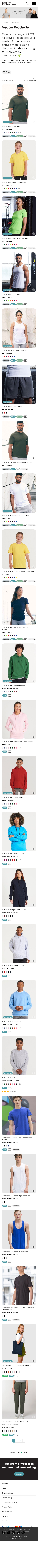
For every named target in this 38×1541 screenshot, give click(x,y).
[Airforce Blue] (4, 132)
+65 (19, 692)
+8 (19, 244)
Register (19, 1474)
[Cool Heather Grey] (4, 1431)
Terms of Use (7, 1512)
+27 (19, 804)
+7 (19, 1372)
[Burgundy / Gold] (6, 860)
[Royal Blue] (16, 188)
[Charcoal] (12, 132)
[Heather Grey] (8, 916)
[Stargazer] (16, 1431)
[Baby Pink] (8, 132)
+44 (19, 1028)
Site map (5, 1516)
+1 (19, 188)
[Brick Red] (14, 691)
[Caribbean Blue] (12, 1372)
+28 (19, 132)
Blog (4, 1488)
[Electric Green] (6, 188)
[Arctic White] (2, 132)
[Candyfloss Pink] (16, 748)
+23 (19, 748)
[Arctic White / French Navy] (2, 860)
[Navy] (8, 1145)
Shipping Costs (7, 1493)
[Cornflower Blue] (16, 132)
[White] (2, 1145)
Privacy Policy (7, 1507)
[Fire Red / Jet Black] (14, 860)
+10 (19, 1084)
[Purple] (14, 188)
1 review (13, 1091)
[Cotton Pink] (14, 1372)
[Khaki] (10, 1431)
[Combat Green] (14, 132)
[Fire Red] (8, 188)
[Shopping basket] (28, 4)
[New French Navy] (12, 916)
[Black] (4, 1145)
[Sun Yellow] (16, 577)
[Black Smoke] (10, 691)
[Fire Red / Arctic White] (12, 860)
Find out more (16, 1538)
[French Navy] (10, 188)
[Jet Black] (12, 188)
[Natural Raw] (14, 1431)
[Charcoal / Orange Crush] (10, 860)
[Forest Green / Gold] (16, 860)
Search (4, 1521)
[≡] (34, 4)
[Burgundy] (6, 244)
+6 (19, 300)
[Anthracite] (4, 1372)
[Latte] (12, 1431)
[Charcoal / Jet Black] (8, 860)
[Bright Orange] (8, 1372)
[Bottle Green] (10, 132)
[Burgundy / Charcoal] (4, 860)
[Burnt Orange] (14, 1028)
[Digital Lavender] (8, 244)
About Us (5, 1484)
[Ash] (6, 132)
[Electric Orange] (10, 300)
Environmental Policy (10, 1502)
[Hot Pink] (16, 244)
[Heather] (6, 1258)
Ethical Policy (7, 1498)
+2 (19, 521)
